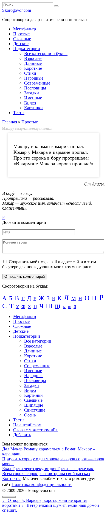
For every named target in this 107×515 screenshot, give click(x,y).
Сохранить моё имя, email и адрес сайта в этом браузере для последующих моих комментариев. (49, 264)
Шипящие (33, 405)
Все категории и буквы (45, 53)
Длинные (33, 63)
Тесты (18, 112)
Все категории (37, 341)
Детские (21, 43)
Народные (33, 78)
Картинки (33, 107)
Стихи (30, 73)
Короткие (33, 68)
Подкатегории (26, 48)
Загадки (31, 93)
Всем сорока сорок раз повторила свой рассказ (46, 473)
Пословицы (35, 88)
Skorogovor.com (16, 10)
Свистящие (34, 410)
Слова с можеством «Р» (35, 429)
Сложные (22, 38)
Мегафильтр (24, 29)
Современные (37, 83)
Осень (30, 415)
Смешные (33, 400)
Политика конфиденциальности (42, 484)
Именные (33, 98)
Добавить (22, 434)
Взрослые (33, 58)
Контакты (11, 478)
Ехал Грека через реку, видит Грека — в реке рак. (48, 468)
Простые (21, 33)
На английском (27, 425)
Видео (30, 102)
